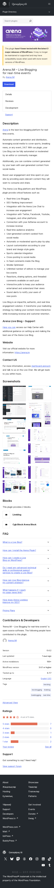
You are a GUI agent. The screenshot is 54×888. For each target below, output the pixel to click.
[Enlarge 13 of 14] (48, 469)
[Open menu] (50, 4)
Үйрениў (7, 804)
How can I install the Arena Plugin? (19, 550)
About (5, 782)
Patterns (32, 796)
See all (48, 746)
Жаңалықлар (9, 787)
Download (9, 84)
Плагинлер (33, 791)
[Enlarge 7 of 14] (22, 483)
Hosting (6, 791)
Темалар (32, 787)
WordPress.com (11, 827)
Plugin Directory (10, 12)
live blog (47, 684)
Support (9, 114)
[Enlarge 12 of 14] (48, 458)
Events (31, 809)
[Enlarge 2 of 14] (22, 407)
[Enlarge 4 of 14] (22, 439)
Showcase (33, 782)
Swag (32, 818)
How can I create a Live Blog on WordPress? (14, 559)
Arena (5, 129)
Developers (8, 814)
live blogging (37, 690)
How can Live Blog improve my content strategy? (16, 581)
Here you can (9, 327)
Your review (8, 746)
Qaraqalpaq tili (15, 852)
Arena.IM (10, 77)
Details (8, 94)
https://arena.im (22, 352)
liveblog (47, 690)
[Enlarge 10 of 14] (48, 432)
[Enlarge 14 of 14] (48, 484)
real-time (46, 695)
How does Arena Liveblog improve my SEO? (15, 601)
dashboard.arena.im (40, 366)
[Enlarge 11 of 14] (48, 446)
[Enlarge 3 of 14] (22, 421)
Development (11, 108)
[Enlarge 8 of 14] (48, 389)
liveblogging (36, 695)
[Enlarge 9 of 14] (48, 405)
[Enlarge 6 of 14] (22, 470)
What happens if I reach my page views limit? (14, 591)
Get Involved (34, 804)
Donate (33, 814)
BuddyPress (10, 840)
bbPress (8, 836)
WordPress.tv (10, 818)
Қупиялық (8, 796)
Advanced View (10, 702)
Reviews (9, 101)
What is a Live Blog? (12, 542)
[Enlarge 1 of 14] (22, 389)
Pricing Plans (9, 610)
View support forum (12, 766)
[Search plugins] (30, 21)
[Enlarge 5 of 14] (22, 453)
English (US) (46, 678)
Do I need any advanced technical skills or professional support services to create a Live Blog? (19, 570)
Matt (6, 831)
